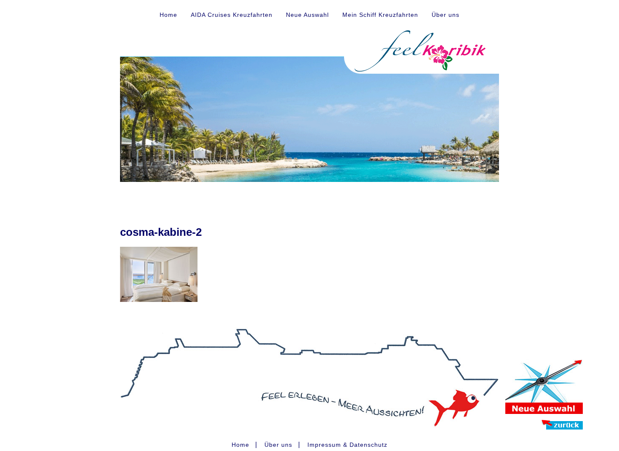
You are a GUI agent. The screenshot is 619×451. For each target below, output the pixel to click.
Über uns (445, 14)
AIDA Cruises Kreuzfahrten (231, 14)
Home (168, 14)
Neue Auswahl (307, 14)
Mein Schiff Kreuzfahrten (380, 14)
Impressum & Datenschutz (347, 444)
